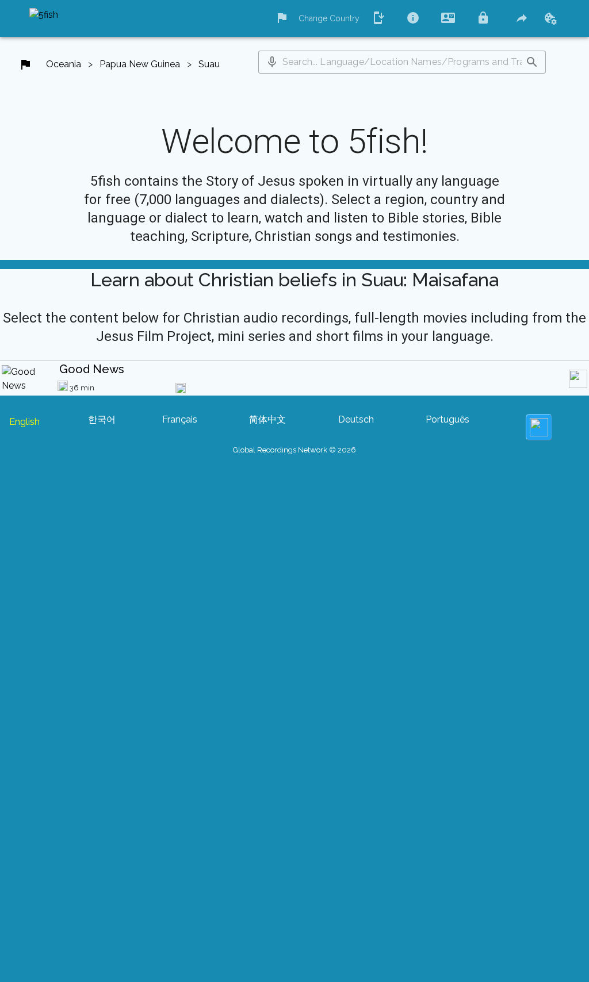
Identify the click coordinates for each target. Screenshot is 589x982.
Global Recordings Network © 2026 (294, 450)
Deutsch (356, 419)
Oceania (63, 64)
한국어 (102, 419)
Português (447, 419)
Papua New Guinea (140, 64)
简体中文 (267, 419)
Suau (209, 64)
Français (179, 419)
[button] (272, 62)
